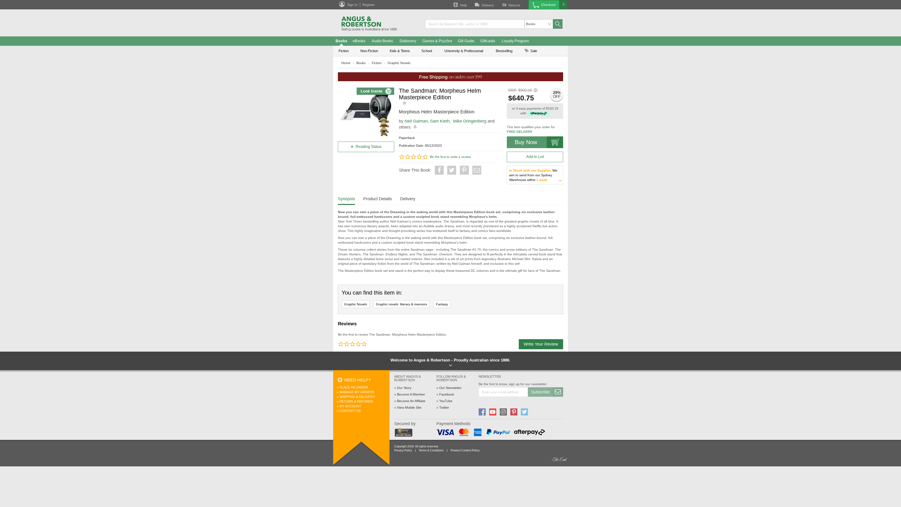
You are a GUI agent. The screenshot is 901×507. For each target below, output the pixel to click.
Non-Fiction (369, 51)
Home (345, 63)
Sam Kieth (440, 121)
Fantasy (442, 304)
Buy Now (526, 142)
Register (369, 5)
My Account (350, 406)
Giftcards (487, 41)
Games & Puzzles (437, 41)
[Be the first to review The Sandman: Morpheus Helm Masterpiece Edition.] (405, 103)
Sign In (352, 5)
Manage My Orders (357, 392)
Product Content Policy (465, 450)
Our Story (404, 388)
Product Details (377, 198)
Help (463, 5)
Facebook (446, 394)
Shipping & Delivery (357, 397)
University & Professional (463, 51)
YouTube (445, 401)
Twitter (444, 407)
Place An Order (354, 387)
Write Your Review (541, 344)
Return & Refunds (356, 401)
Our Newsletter (450, 388)
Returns (514, 5)
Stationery (407, 41)
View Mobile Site (409, 407)
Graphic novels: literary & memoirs (401, 304)
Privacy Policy (403, 450)
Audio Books (382, 41)
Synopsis (346, 198)
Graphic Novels (399, 63)
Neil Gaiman (416, 121)
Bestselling (504, 51)
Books (341, 41)
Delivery (488, 5)
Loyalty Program (515, 41)
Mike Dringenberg (469, 121)
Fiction (344, 51)
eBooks (359, 41)
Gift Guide (466, 41)
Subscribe (540, 392)
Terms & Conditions (431, 450)
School (426, 51)
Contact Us (350, 411)
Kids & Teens (400, 51)
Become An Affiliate (411, 401)
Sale (533, 51)
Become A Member (411, 394)
